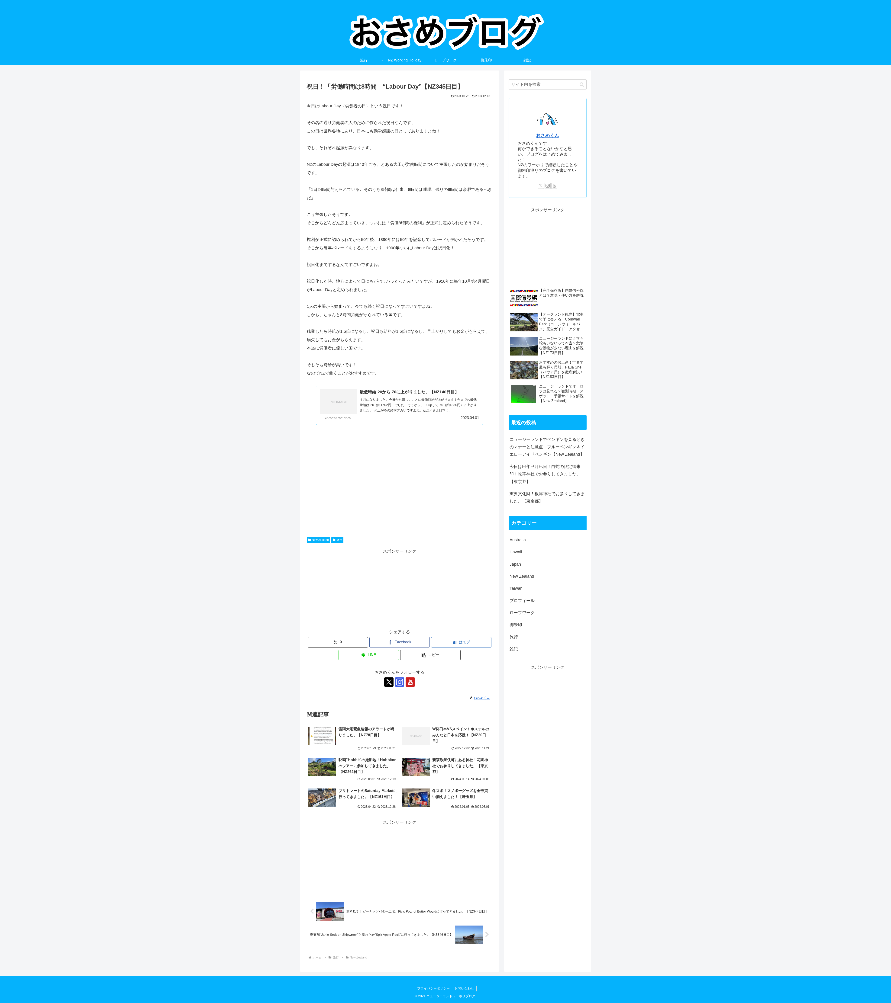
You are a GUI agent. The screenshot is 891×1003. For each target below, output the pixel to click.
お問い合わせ (464, 988)
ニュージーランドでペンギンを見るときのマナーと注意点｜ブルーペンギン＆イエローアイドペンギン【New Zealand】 (547, 447)
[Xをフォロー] (389, 682)
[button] (430, 655)
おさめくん (547, 135)
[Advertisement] (399, 474)
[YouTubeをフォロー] (410, 682)
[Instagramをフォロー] (399, 682)
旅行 (339, 540)
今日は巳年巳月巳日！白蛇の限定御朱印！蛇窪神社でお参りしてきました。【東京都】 (545, 474)
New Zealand (320, 540)
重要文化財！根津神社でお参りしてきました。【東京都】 (547, 497)
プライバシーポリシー (433, 988)
